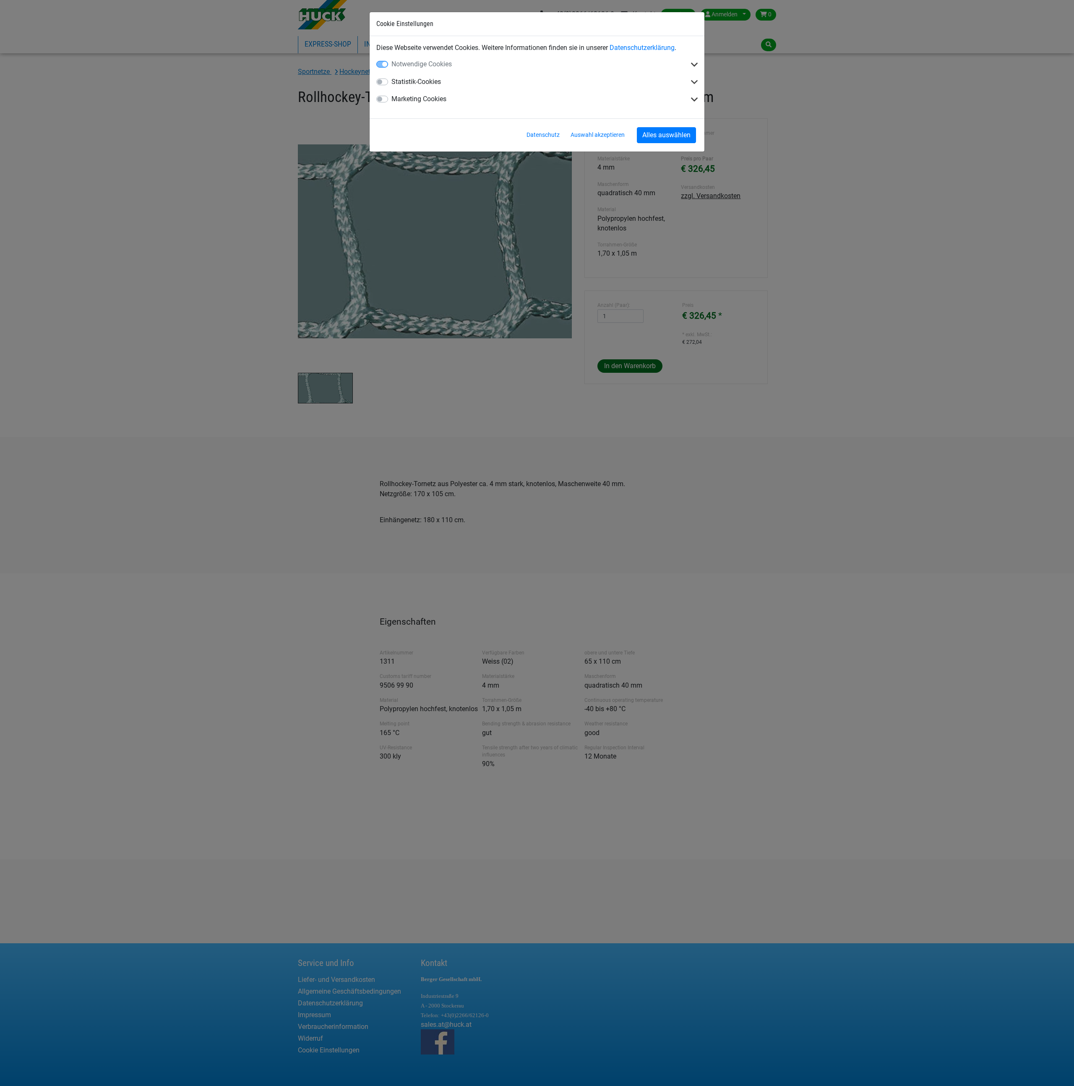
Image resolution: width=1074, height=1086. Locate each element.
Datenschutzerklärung (642, 48)
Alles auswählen (666, 135)
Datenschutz (543, 134)
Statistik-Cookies (416, 82)
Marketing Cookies (418, 99)
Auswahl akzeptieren (598, 134)
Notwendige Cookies (421, 64)
